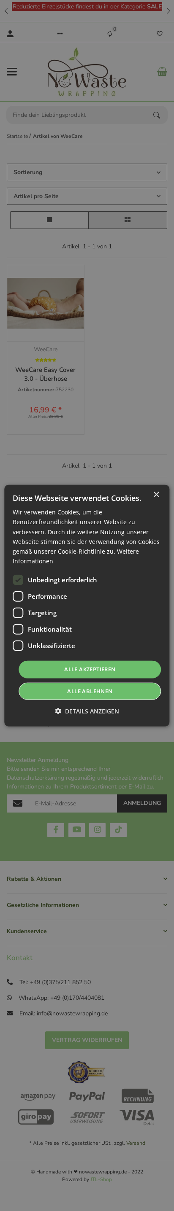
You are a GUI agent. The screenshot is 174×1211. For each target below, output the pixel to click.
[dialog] (86, 606)
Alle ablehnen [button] (89, 690)
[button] (87, 711)
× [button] (156, 495)
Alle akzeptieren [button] (89, 669)
